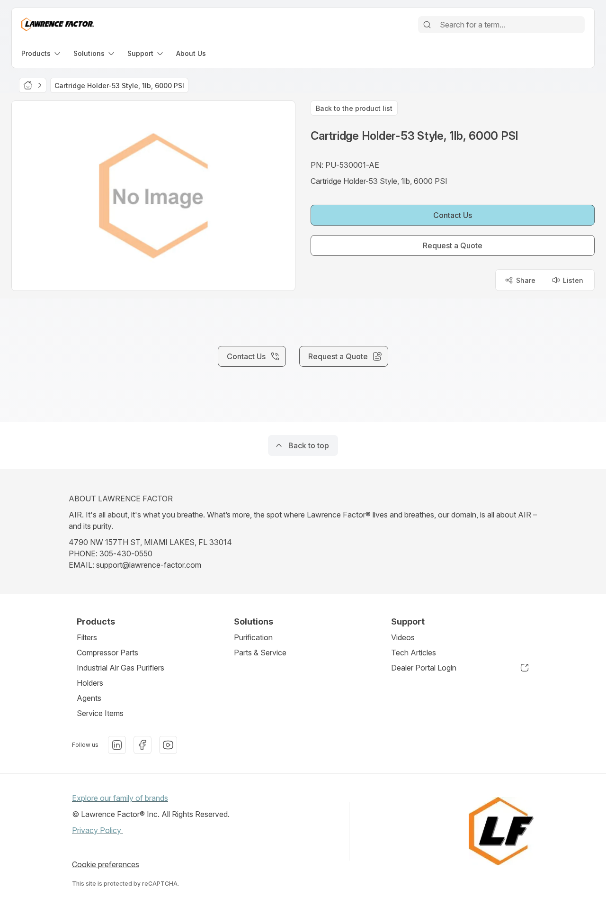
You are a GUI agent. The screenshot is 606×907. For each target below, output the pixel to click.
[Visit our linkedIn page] (117, 745)
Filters (87, 637)
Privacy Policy (97, 830)
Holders (90, 683)
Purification (253, 637)
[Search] (427, 24)
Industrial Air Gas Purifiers (120, 667)
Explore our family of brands (120, 798)
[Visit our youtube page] (168, 745)
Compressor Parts (107, 652)
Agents (89, 698)
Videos (403, 637)
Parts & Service (260, 652)
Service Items (100, 713)
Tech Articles (413, 652)
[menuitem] (41, 53)
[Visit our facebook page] (143, 745)
